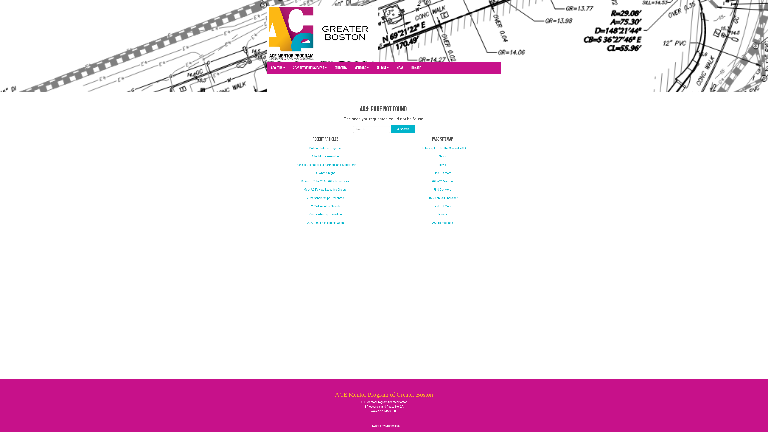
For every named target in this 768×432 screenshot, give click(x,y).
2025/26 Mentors (443, 181)
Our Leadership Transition (325, 214)
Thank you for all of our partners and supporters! (325, 164)
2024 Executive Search (325, 206)
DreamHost (392, 425)
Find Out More (442, 173)
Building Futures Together (325, 148)
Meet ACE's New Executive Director (326, 189)
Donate (416, 68)
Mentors (361, 68)
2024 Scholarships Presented (325, 198)
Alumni (382, 68)
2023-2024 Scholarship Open (325, 222)
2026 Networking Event (309, 68)
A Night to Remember (325, 156)
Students (341, 68)
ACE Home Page (442, 222)
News (400, 68)
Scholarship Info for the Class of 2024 (442, 148)
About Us (277, 68)
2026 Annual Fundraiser (443, 198)
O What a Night (325, 173)
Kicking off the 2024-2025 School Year (325, 181)
